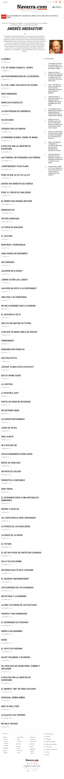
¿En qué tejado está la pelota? (17, 367)
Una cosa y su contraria (13, 297)
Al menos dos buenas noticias (16, 201)
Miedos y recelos (10, 509)
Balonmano (33, 737)
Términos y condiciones (51, 749)
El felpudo (6, 236)
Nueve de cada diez (10, 463)
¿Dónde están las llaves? (14, 280)
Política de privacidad (50, 744)
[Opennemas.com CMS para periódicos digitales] (32, 768)
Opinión (5, 750)
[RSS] (36, 763)
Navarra (5, 737)
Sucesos (6, 741)
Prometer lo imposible (13, 480)
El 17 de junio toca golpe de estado (19, 85)
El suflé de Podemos (12, 649)
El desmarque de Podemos (14, 622)
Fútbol (18, 748)
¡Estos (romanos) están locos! (17, 454)
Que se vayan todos (11, 376)
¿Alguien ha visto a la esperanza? (19, 288)
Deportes (18, 746)
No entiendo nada (10, 411)
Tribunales (6, 743)
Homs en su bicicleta (12, 103)
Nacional (32, 744)
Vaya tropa (6, 489)
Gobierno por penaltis (12, 349)
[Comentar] (10, 62)
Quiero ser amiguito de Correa (17, 184)
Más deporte (33, 741)
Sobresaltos (7, 210)
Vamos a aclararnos (11, 631)
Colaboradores (20, 737)
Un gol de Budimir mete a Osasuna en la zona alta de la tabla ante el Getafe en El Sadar (32, 16)
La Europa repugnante (13, 419)
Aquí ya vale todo (10, 706)
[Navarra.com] (32, 7)
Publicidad (48, 739)
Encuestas (19, 741)
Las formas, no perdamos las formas (20, 158)
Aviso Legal (48, 747)
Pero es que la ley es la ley (15, 175)
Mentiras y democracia (13, 245)
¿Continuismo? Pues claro (15, 166)
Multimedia (32, 749)
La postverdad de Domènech (15, 111)
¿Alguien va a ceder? (12, 271)
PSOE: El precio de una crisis (16, 193)
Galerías (32, 751)
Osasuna (18, 744)
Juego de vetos (9, 428)
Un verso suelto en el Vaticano (17, 570)
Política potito (9, 358)
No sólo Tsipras (9, 724)
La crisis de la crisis (12, 535)
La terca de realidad (12, 227)
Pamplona (5, 748)
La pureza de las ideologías (15, 527)
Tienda (47, 754)
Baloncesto (19, 750)
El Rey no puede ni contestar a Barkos (21, 553)
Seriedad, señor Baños (13, 698)
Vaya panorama (9, 94)
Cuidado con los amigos (13, 129)
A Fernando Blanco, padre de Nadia (19, 137)
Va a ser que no (9, 445)
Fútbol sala (33, 739)
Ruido (4, 640)
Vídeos (32, 753)
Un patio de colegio (11, 472)
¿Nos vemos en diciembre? (14, 254)
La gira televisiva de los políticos (19, 605)
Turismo (47, 752)
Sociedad (6, 745)
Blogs (18, 739)
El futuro (6, 544)
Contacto (47, 736)
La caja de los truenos (13, 715)
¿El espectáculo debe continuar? (18, 518)
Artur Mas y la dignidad (13, 596)
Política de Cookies (50, 741)
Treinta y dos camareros (14, 614)
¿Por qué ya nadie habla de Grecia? (19, 332)
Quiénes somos (49, 734)
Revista (31, 746)
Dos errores (7, 262)
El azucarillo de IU (11, 315)
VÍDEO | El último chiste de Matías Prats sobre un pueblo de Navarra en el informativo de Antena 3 (55, 135)
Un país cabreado (10, 219)
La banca (5, 59)
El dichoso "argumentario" (15, 579)
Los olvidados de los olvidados (17, 588)
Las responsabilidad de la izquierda (20, 76)
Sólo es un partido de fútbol (16, 323)
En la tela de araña (11, 561)
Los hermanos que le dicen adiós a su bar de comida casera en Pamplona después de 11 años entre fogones (55, 112)
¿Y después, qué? (10, 393)
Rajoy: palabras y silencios (15, 657)
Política (5, 739)
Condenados (7, 341)
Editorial (5, 752)
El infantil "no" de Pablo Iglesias (18, 689)
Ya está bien (7, 120)
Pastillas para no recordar (16, 402)
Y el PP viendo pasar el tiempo (17, 68)
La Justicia (7, 384)
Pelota (18, 752)
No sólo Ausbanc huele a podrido (18, 306)
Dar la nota (7, 437)
